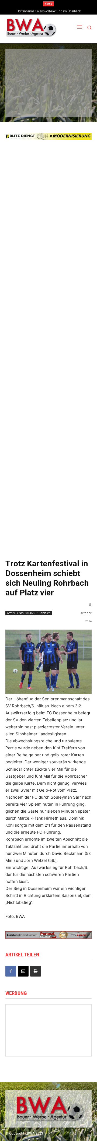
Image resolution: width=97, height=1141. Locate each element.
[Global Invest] (26, 1019)
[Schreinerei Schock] (26, 1033)
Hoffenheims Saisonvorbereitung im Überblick (48, 11)
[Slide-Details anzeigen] (48, 935)
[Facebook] (10, 971)
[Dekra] (74, 90)
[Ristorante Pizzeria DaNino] (71, 1046)
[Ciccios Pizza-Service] (74, 106)
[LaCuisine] (21, 90)
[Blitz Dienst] (48, 136)
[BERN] (74, 59)
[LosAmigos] (21, 106)
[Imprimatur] (74, 75)
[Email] (23, 971)
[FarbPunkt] (47, 90)
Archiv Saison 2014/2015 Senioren (29, 613)
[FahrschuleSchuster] (47, 75)
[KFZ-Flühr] (47, 59)
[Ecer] (21, 75)
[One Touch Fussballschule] (26, 1046)
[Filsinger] (21, 59)
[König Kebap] (47, 106)
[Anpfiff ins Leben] (48, 1019)
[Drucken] (35, 971)
